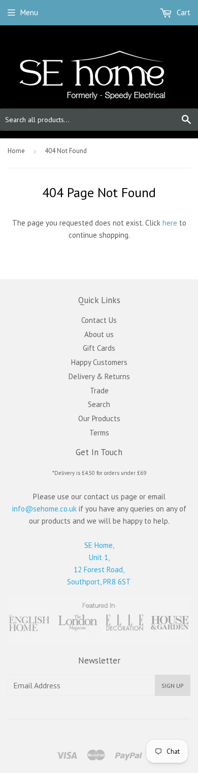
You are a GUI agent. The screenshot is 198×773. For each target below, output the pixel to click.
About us (99, 334)
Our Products (99, 418)
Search (99, 404)
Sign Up (172, 685)
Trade (99, 390)
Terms (99, 432)
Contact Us (99, 320)
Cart (182, 12)
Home (16, 150)
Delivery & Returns (99, 376)
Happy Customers (99, 362)
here (169, 223)
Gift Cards (99, 348)
